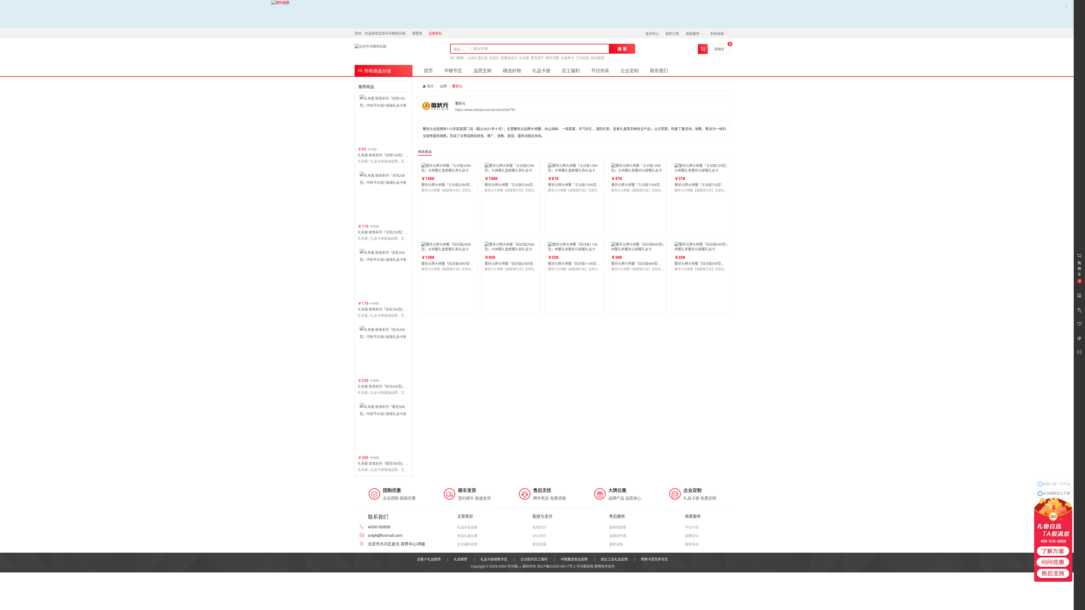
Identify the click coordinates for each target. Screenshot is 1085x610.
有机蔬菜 (597, 57)
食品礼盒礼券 (467, 535)
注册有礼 (435, 33)
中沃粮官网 (584, 566)
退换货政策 (617, 527)
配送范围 (539, 544)
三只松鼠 (582, 57)
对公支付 (539, 535)
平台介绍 (691, 527)
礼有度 (524, 57)
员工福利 (571, 70)
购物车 (719, 49)
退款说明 (616, 544)
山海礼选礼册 (477, 57)
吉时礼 (494, 57)
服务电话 (691, 544)
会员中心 (652, 33)
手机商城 (717, 33)
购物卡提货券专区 (654, 559)
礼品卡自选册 (467, 527)
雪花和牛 (537, 57)
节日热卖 (600, 70)
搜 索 (622, 48)
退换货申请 (617, 535)
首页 (428, 70)
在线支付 (539, 527)
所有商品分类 (377, 70)
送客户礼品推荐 (429, 559)
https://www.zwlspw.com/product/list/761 (485, 109)
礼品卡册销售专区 (493, 559)
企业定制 (629, 70)
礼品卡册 (541, 70)
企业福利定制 (467, 544)
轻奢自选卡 (509, 57)
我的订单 (672, 33)
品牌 (443, 86)
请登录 (417, 33)
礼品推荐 (460, 559)
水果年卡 (567, 57)
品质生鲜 (483, 70)
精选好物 (512, 70)
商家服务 (693, 33)
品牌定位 (691, 535)
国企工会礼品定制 (614, 559)
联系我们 (659, 70)
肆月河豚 (552, 57)
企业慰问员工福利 (534, 559)
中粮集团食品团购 (574, 559)
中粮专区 (453, 70)
